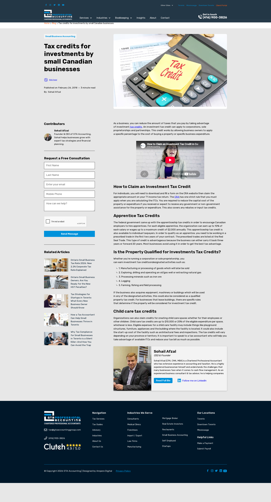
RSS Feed (53, 80)
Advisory (96, 430)
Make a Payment (205, 443)
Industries (97, 435)
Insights (141, 17)
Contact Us (97, 447)
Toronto (181, 5)
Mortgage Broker (170, 418)
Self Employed (169, 441)
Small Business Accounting (175, 435)
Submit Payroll (204, 449)
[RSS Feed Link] (46, 80)
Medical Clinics (134, 424)
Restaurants (168, 429)
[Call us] (212, 16)
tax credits (135, 126)
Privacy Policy (123, 471)
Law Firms (132, 441)
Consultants (133, 419)
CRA (177, 196)
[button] (167, 5)
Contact (165, 17)
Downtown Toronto (206, 5)
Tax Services (98, 419)
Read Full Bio (163, 380)
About (153, 17)
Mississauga (191, 5)
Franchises (132, 430)
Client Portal (221, 5)
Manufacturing (134, 447)
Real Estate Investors (172, 424)
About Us (96, 441)
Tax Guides (97, 424)
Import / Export (134, 435)
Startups (166, 446)
